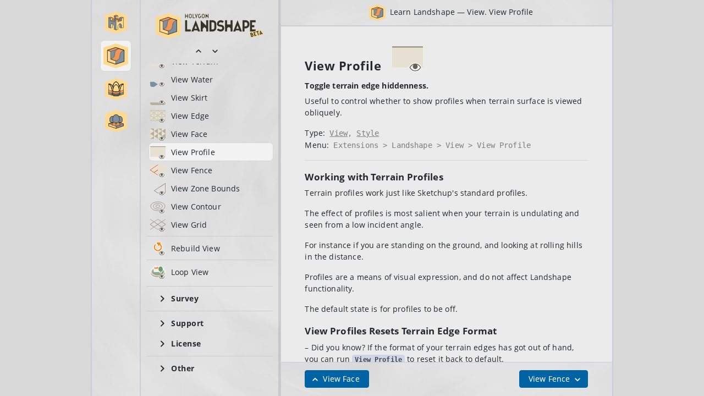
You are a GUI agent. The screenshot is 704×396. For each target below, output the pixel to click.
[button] (116, 22)
